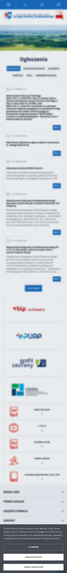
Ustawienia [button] (34, 547)
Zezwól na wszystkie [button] (33, 567)
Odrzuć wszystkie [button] (33, 557)
